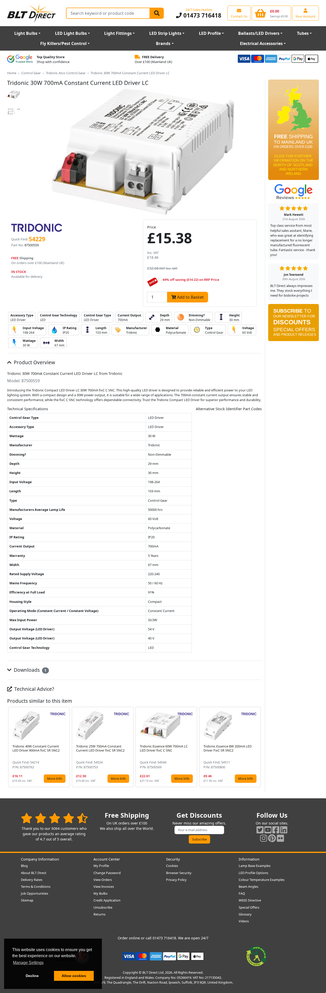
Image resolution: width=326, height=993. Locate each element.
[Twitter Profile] (260, 829)
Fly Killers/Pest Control (63, 43)
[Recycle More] (256, 956)
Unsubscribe (102, 907)
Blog (24, 865)
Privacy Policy (176, 879)
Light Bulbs (25, 33)
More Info (54, 778)
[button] (258, 747)
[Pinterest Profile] (272, 838)
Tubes (303, 33)
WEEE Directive (250, 900)
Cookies (172, 865)
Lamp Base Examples (254, 865)
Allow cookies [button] (74, 976)
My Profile (101, 865)
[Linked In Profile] (283, 829)
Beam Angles (248, 886)
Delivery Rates (31, 879)
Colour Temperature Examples (261, 879)
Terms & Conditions (35, 886)
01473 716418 (201, 15)
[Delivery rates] (293, 131)
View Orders (102, 879)
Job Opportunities (34, 893)
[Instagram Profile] (263, 838)
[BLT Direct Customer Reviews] (54, 818)
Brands (163, 43)
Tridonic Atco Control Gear (66, 73)
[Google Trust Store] (20, 59)
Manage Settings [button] (28, 962)
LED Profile (210, 33)
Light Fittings (118, 33)
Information (249, 859)
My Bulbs (100, 893)
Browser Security (179, 872)
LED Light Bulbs (71, 33)
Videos (244, 921)
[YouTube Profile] (267, 829)
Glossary (245, 914)
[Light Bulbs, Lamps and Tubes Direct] (31, 13)
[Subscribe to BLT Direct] (293, 324)
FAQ (242, 893)
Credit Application (106, 900)
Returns (99, 914)
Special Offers (249, 907)
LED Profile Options (253, 872)
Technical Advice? (33, 688)
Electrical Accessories (261, 43)
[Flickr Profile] (280, 838)
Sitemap (27, 900)
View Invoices (103, 886)
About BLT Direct (33, 872)
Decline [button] (32, 976)
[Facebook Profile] (275, 829)
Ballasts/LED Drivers (258, 33)
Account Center (106, 859)
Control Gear (31, 73)
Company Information (40, 859)
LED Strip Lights (165, 33)
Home (11, 73)
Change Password (107, 872)
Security (173, 859)
